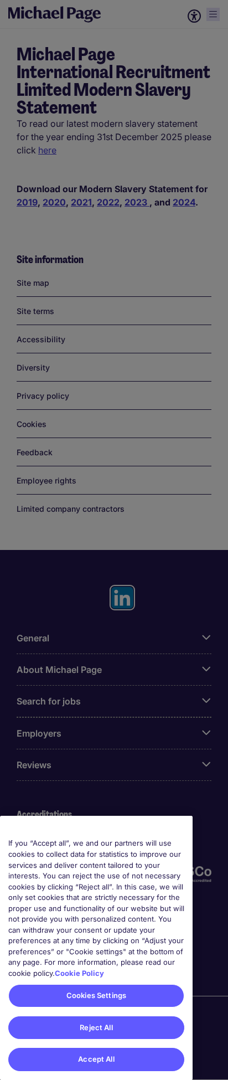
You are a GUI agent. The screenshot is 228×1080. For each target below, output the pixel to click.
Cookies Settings (96, 995)
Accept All (96, 1059)
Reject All (96, 1027)
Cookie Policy (79, 973)
